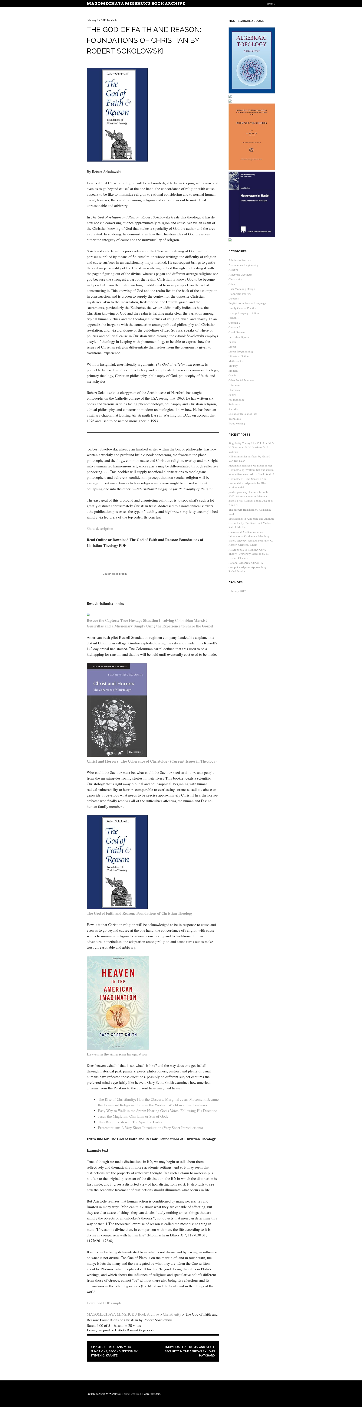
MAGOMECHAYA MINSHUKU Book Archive (136, 3)
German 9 (234, 327)
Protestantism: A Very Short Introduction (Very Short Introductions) (150, 1127)
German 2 (234, 322)
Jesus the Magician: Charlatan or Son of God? (133, 1116)
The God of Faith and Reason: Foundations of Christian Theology (140, 913)
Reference (234, 404)
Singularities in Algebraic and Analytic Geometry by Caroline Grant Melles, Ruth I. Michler (251, 523)
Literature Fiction (239, 356)
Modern (233, 370)
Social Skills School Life (243, 414)
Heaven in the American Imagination (117, 1054)
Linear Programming (241, 351)
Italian (232, 342)
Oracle (232, 375)
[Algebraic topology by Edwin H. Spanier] (252, 92)
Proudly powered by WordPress (103, 1394)
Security (233, 409)
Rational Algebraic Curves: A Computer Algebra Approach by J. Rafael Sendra (249, 567)
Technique (235, 418)
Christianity (120, 1330)
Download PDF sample (104, 1302)
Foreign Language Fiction (244, 313)
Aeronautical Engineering (244, 265)
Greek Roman (237, 332)
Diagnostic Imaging (240, 294)
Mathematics (236, 361)
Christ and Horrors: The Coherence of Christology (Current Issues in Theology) (152, 761)
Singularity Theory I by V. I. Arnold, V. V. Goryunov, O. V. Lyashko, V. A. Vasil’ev (252, 447)
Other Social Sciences (241, 380)
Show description (100, 528)
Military (233, 366)
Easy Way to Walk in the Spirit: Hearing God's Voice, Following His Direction (158, 1110)
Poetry (232, 394)
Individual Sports (239, 337)
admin (114, 20)
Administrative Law (240, 260)
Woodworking (237, 423)
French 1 (234, 317)
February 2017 (237, 591)
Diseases (234, 298)
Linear (232, 346)
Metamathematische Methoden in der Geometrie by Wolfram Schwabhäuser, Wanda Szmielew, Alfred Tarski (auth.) (251, 469)
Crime (232, 284)
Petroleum (234, 385)
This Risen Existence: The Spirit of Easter (130, 1121)
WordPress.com (152, 1394)
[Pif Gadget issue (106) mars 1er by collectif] (230, 101)
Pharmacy (234, 390)
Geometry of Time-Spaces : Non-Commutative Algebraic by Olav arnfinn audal (248, 483)
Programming (237, 399)
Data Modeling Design (242, 289)
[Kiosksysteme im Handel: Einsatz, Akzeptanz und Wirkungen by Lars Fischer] (252, 236)
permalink (148, 1330)
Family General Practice (242, 308)
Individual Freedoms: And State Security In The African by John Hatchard (190, 1351)
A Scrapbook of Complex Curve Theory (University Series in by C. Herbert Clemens (249, 554)
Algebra (233, 269)
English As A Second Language (247, 303)
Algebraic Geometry (240, 274)
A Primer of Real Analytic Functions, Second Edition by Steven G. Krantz (113, 1351)
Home (271, 3)
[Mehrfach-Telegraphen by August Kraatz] (252, 169)
